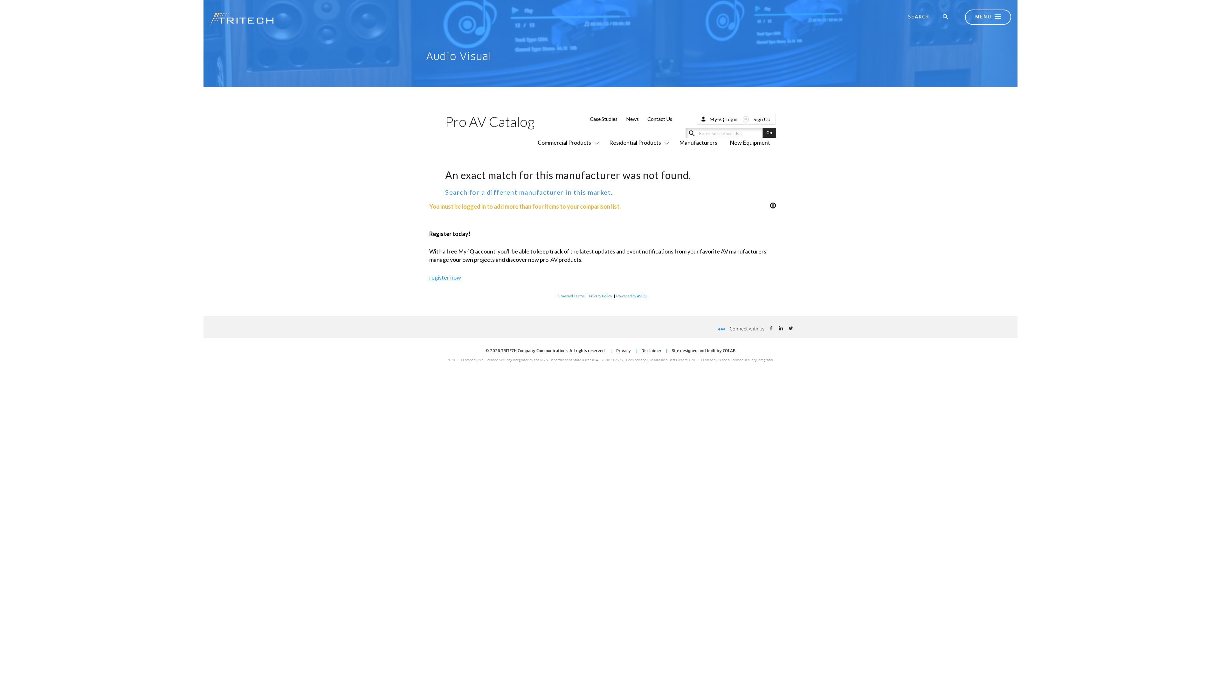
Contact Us (659, 119)
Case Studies (603, 119)
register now (445, 277)
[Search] (946, 17)
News (632, 119)
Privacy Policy (600, 296)
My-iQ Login (723, 119)
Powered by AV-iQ (631, 296)
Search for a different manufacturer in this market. (529, 192)
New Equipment (750, 142)
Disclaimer (651, 351)
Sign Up (762, 119)
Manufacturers (698, 142)
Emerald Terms (571, 296)
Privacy (623, 351)
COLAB (729, 351)
